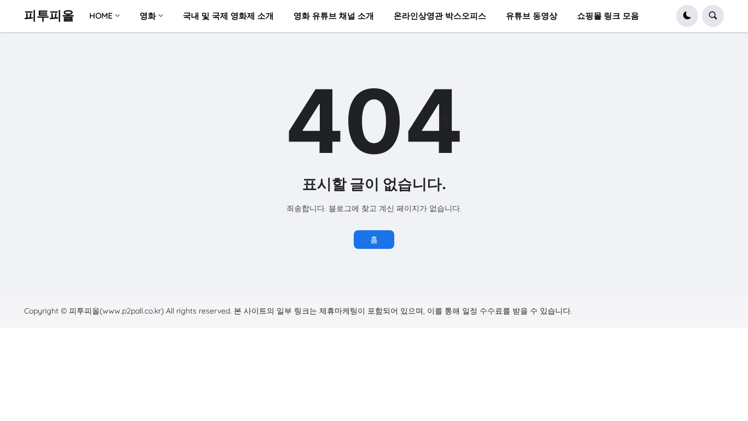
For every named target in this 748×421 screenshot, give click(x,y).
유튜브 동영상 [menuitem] (531, 15)
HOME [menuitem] (101, 15)
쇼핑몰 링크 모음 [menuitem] (608, 15)
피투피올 (49, 15)
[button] (687, 16)
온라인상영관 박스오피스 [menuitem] (440, 15)
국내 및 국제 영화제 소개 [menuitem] (228, 15)
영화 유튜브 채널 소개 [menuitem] (334, 15)
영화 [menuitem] (148, 15)
